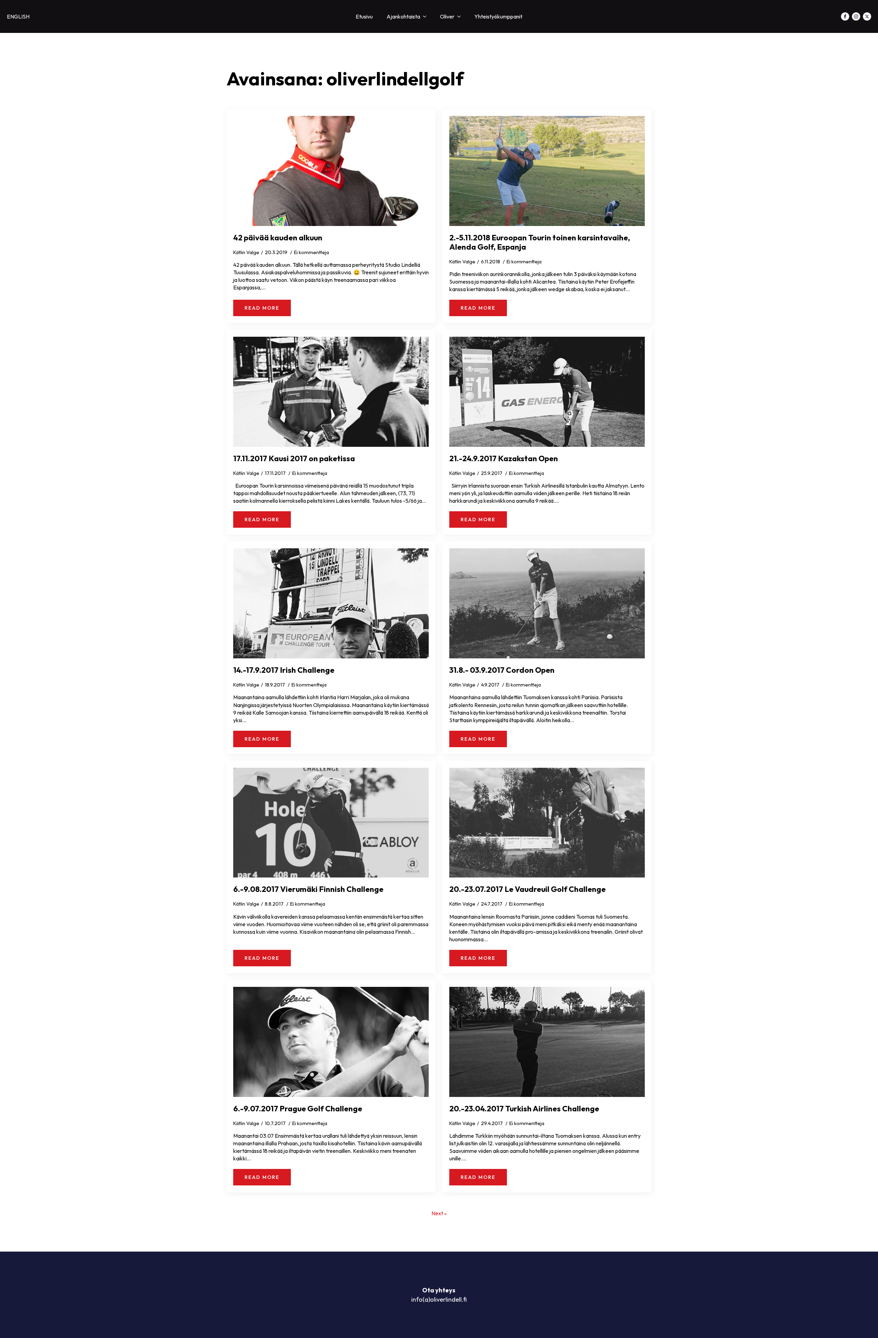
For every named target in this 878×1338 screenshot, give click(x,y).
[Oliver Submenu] (460, 16)
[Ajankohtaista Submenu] (426, 16)
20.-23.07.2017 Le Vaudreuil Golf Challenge (527, 889)
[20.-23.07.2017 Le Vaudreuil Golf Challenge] (547, 823)
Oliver (447, 16)
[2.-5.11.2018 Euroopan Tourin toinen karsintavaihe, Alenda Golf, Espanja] (547, 171)
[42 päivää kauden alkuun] (331, 171)
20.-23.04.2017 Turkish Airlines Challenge (524, 1108)
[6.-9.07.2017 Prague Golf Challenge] (331, 1042)
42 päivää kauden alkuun (277, 237)
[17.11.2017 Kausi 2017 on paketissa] (331, 392)
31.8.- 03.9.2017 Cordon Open (502, 669)
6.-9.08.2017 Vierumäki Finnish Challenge (308, 889)
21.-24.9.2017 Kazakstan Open (503, 458)
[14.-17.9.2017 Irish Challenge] (331, 603)
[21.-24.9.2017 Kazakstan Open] (547, 392)
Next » (439, 1213)
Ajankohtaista (403, 16)
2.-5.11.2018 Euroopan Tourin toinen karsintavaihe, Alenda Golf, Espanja (539, 242)
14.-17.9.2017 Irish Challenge (283, 669)
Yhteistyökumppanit (498, 16)
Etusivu (364, 16)
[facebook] (845, 16)
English (18, 16)
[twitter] (867, 16)
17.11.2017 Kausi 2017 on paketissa (294, 458)
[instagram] (856, 16)
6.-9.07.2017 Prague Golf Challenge (297, 1108)
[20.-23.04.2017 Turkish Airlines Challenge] (547, 1042)
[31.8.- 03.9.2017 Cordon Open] (547, 603)
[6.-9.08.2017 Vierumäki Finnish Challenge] (331, 823)
